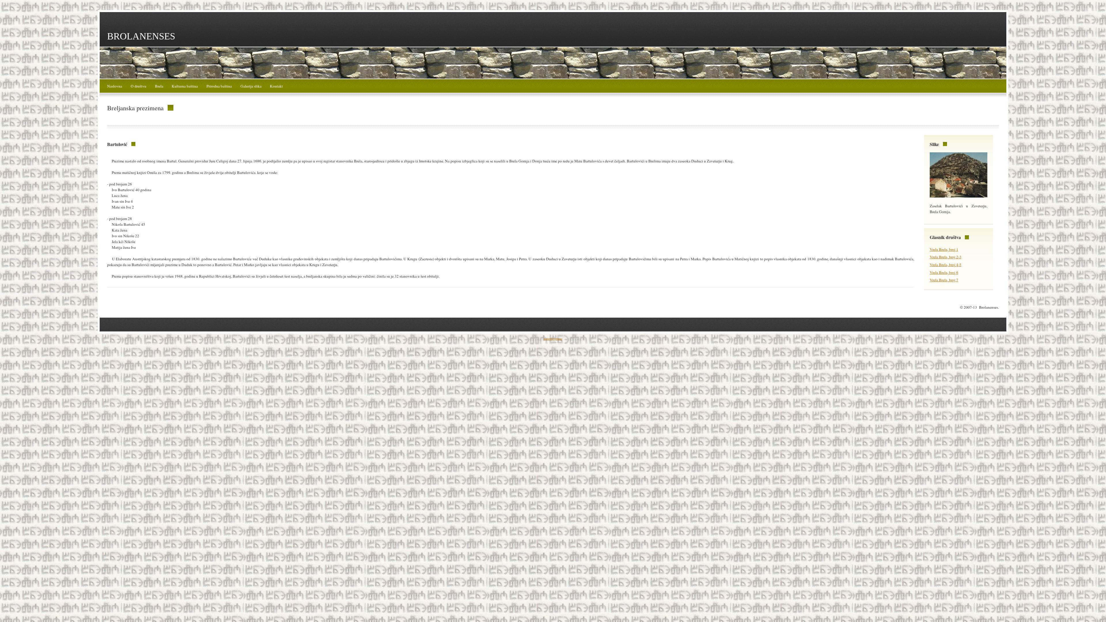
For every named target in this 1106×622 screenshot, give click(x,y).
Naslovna (114, 86)
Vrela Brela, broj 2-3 (945, 256)
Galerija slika (251, 86)
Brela (159, 86)
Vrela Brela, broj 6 (944, 272)
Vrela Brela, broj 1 (944, 249)
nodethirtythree (553, 339)
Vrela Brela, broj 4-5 (945, 264)
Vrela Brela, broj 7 (944, 279)
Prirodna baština (219, 86)
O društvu (138, 86)
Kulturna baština (185, 86)
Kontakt (276, 86)
